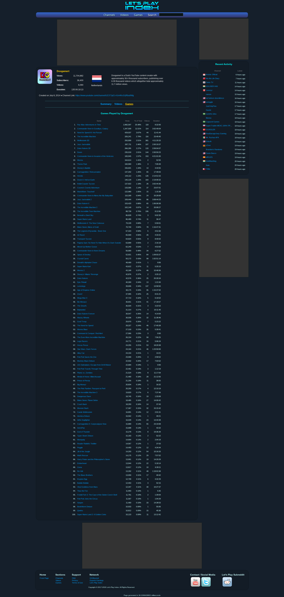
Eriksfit (208, 141)
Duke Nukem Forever (86, 314)
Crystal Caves (83, 259)
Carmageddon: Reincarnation (89, 172)
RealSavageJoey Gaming (216, 134)
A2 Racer (81, 235)
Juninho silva (211, 114)
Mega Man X (82, 298)
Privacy (75, 580)
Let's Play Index (96, 583)
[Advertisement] (117, 42)
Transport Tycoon (84, 239)
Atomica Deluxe (83, 416)
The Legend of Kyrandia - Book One (91, 231)
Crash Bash (82, 404)
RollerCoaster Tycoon (86, 184)
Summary (105, 104)
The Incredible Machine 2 (87, 207)
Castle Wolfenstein (84, 412)
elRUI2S (209, 157)
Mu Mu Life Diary (212, 78)
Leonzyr (209, 90)
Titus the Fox (82, 491)
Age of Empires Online (86, 290)
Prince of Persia (83, 381)
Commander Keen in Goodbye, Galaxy (92, 129)
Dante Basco (211, 153)
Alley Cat (80, 353)
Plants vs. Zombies (85, 373)
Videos (118, 104)
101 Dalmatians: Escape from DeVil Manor (94, 365)
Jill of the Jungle (83, 451)
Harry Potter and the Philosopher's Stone (93, 459)
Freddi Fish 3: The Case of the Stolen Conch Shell (97, 495)
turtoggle (209, 102)
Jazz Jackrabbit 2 (84, 199)
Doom (79, 152)
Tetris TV (209, 82)
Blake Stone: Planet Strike (87, 400)
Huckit (208, 110)
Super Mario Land (84, 219)
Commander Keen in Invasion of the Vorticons (95, 156)
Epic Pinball (81, 282)
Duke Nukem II (83, 203)
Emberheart (82, 463)
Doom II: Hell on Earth (86, 180)
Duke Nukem (82, 278)
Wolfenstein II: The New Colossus (90, 223)
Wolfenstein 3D (83, 140)
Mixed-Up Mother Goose (87, 247)
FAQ (74, 578)
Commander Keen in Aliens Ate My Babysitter (95, 196)
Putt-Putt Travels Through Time (89, 369)
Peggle (80, 448)
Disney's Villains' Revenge (87, 274)
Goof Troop (81, 322)
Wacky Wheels (83, 318)
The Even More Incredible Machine (91, 337)
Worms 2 (80, 270)
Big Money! (81, 385)
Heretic (80, 176)
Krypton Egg (82, 479)
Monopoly (81, 440)
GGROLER (210, 130)
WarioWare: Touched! (86, 192)
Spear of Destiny (84, 255)
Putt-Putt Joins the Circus (87, 499)
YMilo (208, 169)
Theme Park (82, 164)
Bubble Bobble (83, 483)
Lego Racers (82, 341)
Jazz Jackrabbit (83, 144)
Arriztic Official (211, 74)
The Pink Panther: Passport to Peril (91, 388)
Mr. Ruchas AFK (212, 137)
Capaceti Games (212, 122)
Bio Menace (82, 302)
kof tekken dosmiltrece (215, 98)
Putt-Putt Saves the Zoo (86, 357)
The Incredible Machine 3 (87, 392)
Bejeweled (81, 310)
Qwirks (80, 511)
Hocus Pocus (82, 345)
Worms (80, 160)
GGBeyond (94, 578)
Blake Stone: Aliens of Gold (88, 227)
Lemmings (81, 286)
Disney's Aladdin (83, 168)
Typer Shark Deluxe (85, 436)
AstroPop (81, 428)
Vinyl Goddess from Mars (87, 487)
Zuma (79, 467)
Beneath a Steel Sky (85, 215)
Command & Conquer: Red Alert (90, 333)
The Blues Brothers (85, 475)
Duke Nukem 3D (84, 148)
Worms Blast (82, 329)
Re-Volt (80, 471)
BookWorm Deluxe (84, 507)
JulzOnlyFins (211, 106)
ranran (208, 94)
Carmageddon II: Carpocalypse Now (91, 424)
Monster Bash (82, 408)
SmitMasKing (211, 161)
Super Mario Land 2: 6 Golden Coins (91, 514)
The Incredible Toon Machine (88, 211)
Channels (59, 578)
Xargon (80, 503)
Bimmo (208, 118)
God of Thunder (83, 432)
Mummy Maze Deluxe (86, 361)
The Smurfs (82, 306)
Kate (208, 165)
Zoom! (79, 294)
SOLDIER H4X (212, 86)
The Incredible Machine (86, 136)
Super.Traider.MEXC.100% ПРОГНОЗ (221, 126)
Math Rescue (82, 455)
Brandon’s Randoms (214, 149)
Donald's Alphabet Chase (87, 262)
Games (58, 583)
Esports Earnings (97, 580)
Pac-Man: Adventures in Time (89, 125)
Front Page (44, 578)
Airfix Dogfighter (83, 420)
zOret (208, 145)
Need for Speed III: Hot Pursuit (89, 133)
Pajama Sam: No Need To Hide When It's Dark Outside (99, 243)
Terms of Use (77, 583)
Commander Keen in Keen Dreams (91, 251)
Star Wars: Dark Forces (86, 349)
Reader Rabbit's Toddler (86, 444)
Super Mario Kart (84, 266)
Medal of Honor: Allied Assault (89, 377)
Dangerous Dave (84, 396)
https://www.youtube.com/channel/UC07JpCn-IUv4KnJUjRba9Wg (104, 95)
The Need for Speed (85, 325)
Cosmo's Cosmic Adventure (88, 188)
